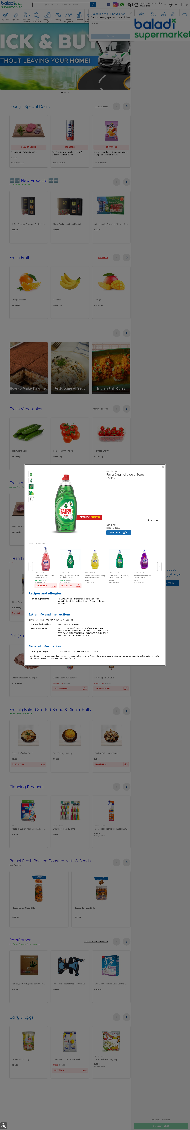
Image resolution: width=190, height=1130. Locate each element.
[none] (45, 567)
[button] (31, 474)
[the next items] (159, 566)
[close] (162, 467)
